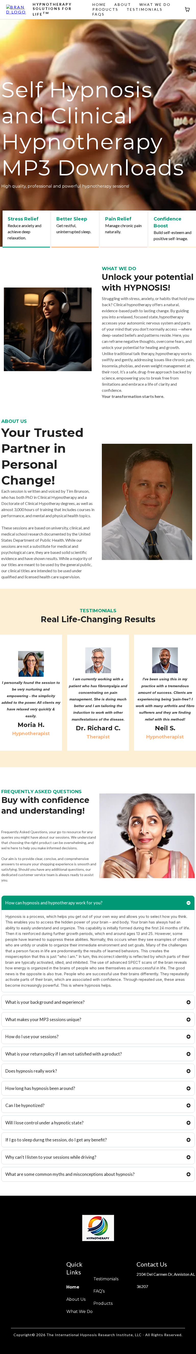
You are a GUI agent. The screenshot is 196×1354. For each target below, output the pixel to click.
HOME (99, 4)
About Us (75, 1299)
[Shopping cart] (187, 9)
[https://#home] (17, 8)
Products (103, 1303)
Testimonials (105, 1279)
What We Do (79, 1311)
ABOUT (122, 4)
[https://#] (98, 1228)
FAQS (98, 14)
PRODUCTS (105, 9)
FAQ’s (99, 1291)
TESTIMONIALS (145, 9)
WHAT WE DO (155, 4)
